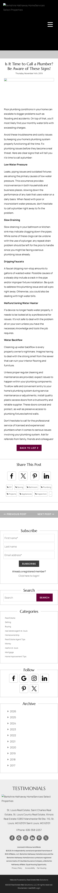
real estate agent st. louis (16, 630)
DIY (10, 487)
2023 (13, 729)
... (50, 494)
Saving (20, 487)
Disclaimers (22, 888)
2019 (13, 753)
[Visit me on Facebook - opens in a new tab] (13, 678)
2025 (13, 717)
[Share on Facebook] (11, 476)
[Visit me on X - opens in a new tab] (34, 688)
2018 (12, 759)
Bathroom (32, 487)
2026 (13, 711)
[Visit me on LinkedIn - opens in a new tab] (44, 678)
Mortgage (9, 652)
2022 (13, 735)
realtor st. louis (11, 648)
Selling (8, 622)
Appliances (26, 494)
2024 (13, 723)
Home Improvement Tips (15, 656)
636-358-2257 (34, 830)
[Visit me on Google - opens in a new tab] (23, 678)
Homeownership (12, 635)
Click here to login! (29, 575)
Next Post (45, 514)
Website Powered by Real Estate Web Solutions (29, 880)
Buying (8, 626)
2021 (12, 741)
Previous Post (16, 514)
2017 (12, 765)
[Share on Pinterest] (34, 476)
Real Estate (10, 618)
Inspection (42, 494)
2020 (13, 747)
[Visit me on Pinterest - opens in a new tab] (23, 688)
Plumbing (47, 487)
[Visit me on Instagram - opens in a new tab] (34, 678)
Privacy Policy (17, 868)
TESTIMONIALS (29, 788)
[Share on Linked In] (46, 476)
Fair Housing (41, 868)
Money (8, 643)
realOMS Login (34, 888)
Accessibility (30, 868)
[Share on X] (23, 476)
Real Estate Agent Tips (15, 639)
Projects (12, 494)
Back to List (28, 447)
